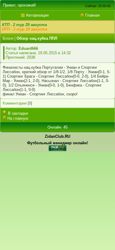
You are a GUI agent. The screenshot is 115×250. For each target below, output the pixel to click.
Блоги (8, 38)
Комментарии (15, 103)
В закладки (18, 113)
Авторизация (37, 15)
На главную (17, 118)
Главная (92, 15)
